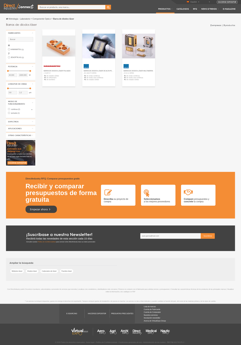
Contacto (59, 34)
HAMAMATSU (17, 49)
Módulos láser (17, 271)
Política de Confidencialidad (47, 242)
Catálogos (183, 9)
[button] (20, 33)
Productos (164, 9)
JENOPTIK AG (17, 57)
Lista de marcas (150, 307)
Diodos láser (32, 271)
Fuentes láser (67, 271)
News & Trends (209, 9)
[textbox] (72, 7)
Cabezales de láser (49, 271)
